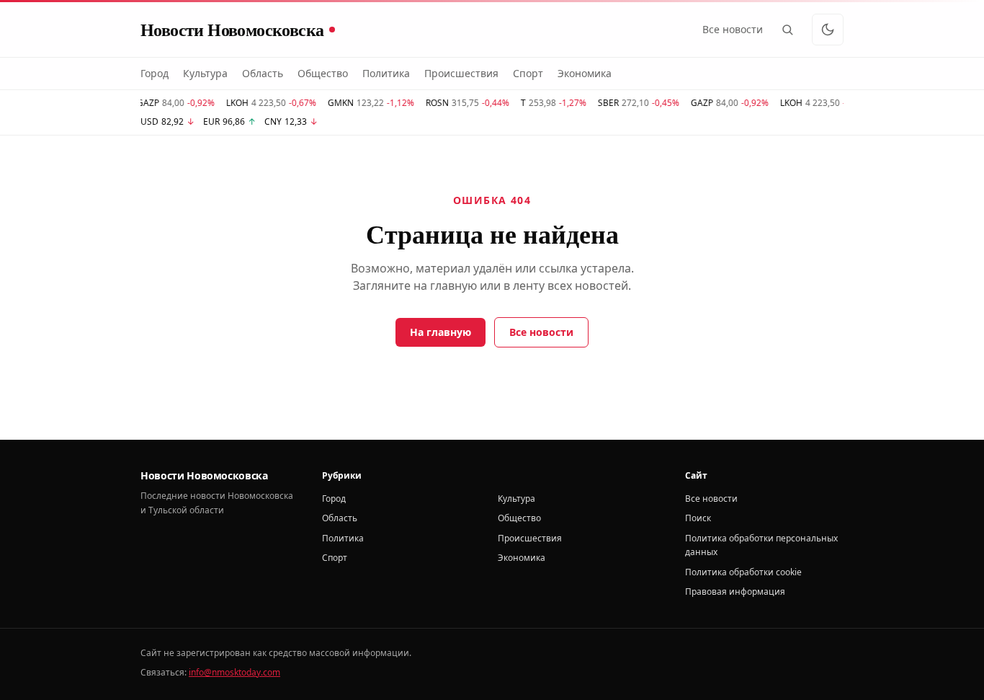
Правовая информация (735, 591)
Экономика (585, 73)
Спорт (528, 73)
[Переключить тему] (828, 29)
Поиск (698, 518)
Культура (205, 73)
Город (154, 73)
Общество (323, 73)
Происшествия (461, 73)
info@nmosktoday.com (234, 672)
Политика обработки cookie (743, 572)
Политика (386, 73)
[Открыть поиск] (787, 29)
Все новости (732, 29)
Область (262, 73)
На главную (440, 332)
